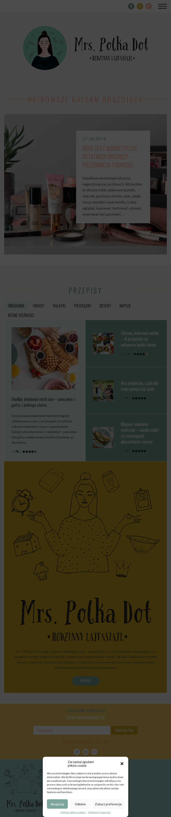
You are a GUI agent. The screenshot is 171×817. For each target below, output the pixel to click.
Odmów (80, 804)
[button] (122, 764)
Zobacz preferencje (108, 804)
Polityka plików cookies (73, 812)
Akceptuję (57, 804)
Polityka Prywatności (99, 812)
